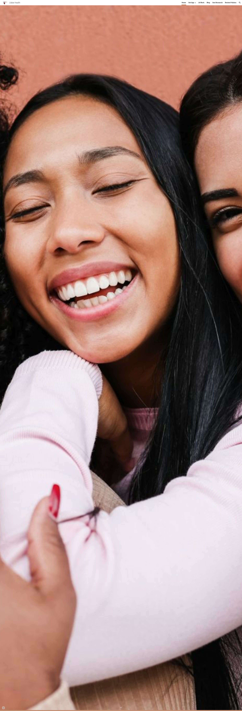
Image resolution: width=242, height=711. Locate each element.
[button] (239, 2)
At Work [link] (201, 3)
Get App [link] (191, 3)
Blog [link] (208, 3)
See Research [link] (217, 3)
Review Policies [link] (230, 3)
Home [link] (184, 3)
